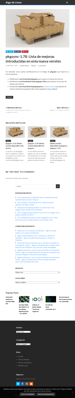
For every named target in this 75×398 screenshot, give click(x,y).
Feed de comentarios (25, 363)
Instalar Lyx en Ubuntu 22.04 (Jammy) (27, 233)
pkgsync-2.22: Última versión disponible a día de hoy (15, 145)
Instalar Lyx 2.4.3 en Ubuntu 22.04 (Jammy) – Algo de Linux (35, 231)
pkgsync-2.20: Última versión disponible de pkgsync (36, 145)
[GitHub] (27, 384)
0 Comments (42, 65)
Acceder (20, 356)
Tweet (10, 51)
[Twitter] (18, 384)
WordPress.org (22, 366)
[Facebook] (22, 384)
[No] (73, 392)
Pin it (25, 51)
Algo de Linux (14, 2)
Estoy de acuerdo (27, 394)
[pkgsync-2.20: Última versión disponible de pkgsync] (37, 132)
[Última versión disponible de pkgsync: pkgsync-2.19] (59, 132)
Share (18, 51)
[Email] (31, 384)
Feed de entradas (23, 359)
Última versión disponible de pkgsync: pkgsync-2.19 (58, 145)
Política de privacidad (46, 394)
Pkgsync (33, 65)
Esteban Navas (24, 65)
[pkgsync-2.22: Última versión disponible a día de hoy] (15, 132)
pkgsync (9, 97)
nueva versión (50, 86)
